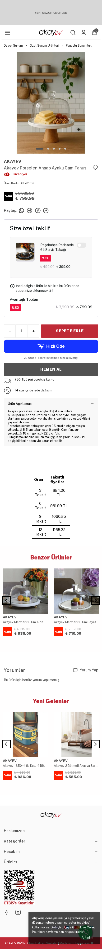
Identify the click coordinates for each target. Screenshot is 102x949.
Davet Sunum (13, 45)
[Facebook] (6, 912)
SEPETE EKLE (70, 331)
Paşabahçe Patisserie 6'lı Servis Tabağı (57, 247)
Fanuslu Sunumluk (79, 45)
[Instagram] (18, 912)
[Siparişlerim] (84, 32)
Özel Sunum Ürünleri (44, 45)
